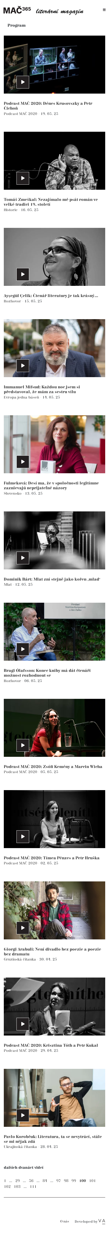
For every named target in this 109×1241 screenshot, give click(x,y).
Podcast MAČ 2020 (21, 114)
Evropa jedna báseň (22, 397)
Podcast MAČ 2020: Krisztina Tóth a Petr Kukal (51, 1045)
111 (33, 1187)
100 (82, 1181)
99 (73, 1181)
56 (31, 1181)
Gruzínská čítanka (20, 959)
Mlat (8, 584)
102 (7, 1187)
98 (66, 1181)
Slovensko (13, 493)
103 (17, 1187)
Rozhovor (13, 301)
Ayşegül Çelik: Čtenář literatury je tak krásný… (51, 296)
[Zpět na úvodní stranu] (45, 10)
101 (92, 1181)
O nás (64, 1221)
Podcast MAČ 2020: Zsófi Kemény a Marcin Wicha (53, 767)
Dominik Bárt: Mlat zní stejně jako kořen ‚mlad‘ (52, 579)
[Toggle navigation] (104, 10)
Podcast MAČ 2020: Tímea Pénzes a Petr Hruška (52, 858)
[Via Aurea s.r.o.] (101, 1221)
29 (17, 1181)
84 (45, 1181)
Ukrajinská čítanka (21, 1147)
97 (58, 1181)
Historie (11, 210)
